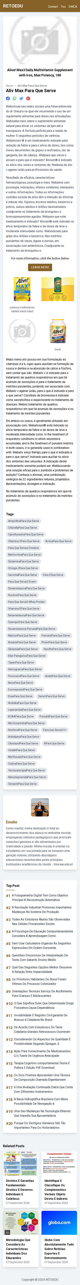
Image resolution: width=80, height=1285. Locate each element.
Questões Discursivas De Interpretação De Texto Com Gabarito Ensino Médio (40, 958)
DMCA (73, 6)
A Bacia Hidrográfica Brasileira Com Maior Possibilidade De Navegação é (41, 1101)
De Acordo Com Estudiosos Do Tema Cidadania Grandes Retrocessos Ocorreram (42, 1029)
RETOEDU (13, 6)
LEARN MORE (40, 267)
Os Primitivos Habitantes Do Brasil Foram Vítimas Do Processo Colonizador (39, 982)
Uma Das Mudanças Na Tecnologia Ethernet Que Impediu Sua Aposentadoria (42, 1113)
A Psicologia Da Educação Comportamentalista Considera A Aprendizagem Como (42, 934)
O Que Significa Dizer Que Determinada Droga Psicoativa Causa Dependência (43, 1005)
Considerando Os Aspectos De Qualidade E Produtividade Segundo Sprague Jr (42, 1041)
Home (9, 85)
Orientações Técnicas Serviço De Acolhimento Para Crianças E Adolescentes (42, 993)
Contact (53, 6)
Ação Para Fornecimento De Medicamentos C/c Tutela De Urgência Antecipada (42, 1053)
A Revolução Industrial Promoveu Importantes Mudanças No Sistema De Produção (42, 910)
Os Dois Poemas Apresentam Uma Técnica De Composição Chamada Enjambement (42, 1077)
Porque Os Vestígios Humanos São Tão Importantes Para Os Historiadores (39, 1125)
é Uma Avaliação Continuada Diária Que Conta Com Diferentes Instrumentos (43, 1089)
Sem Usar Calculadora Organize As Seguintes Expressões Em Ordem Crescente (41, 946)
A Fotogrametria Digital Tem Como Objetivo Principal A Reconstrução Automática (40, 898)
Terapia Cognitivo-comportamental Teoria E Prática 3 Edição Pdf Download (42, 1065)
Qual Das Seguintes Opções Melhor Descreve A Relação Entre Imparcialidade (42, 970)
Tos (63, 6)
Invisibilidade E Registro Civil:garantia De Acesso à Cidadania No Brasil (40, 1017)
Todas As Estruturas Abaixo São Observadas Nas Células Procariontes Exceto (41, 922)
